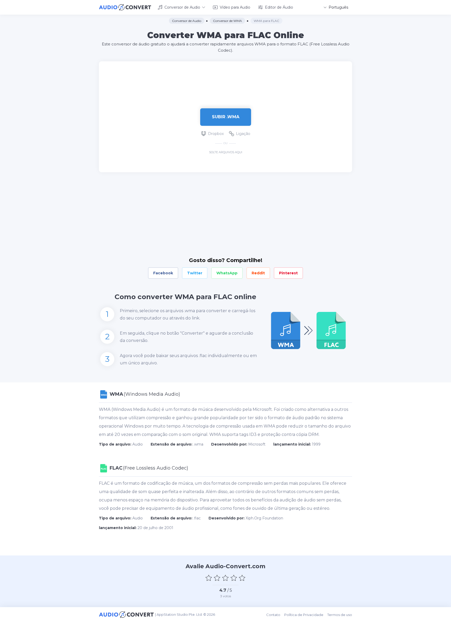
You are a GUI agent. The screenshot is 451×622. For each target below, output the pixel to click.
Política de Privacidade (303, 615)
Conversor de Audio (182, 7)
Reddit (258, 273)
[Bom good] (234, 578)
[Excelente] (242, 578)
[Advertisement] (225, 78)
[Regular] (225, 578)
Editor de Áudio (279, 7)
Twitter (194, 273)
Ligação (243, 133)
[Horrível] (209, 578)
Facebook (163, 273)
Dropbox (216, 133)
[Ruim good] (217, 578)
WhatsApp (227, 273)
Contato (273, 615)
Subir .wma (225, 116)
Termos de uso (339, 615)
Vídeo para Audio (235, 7)
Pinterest (288, 273)
